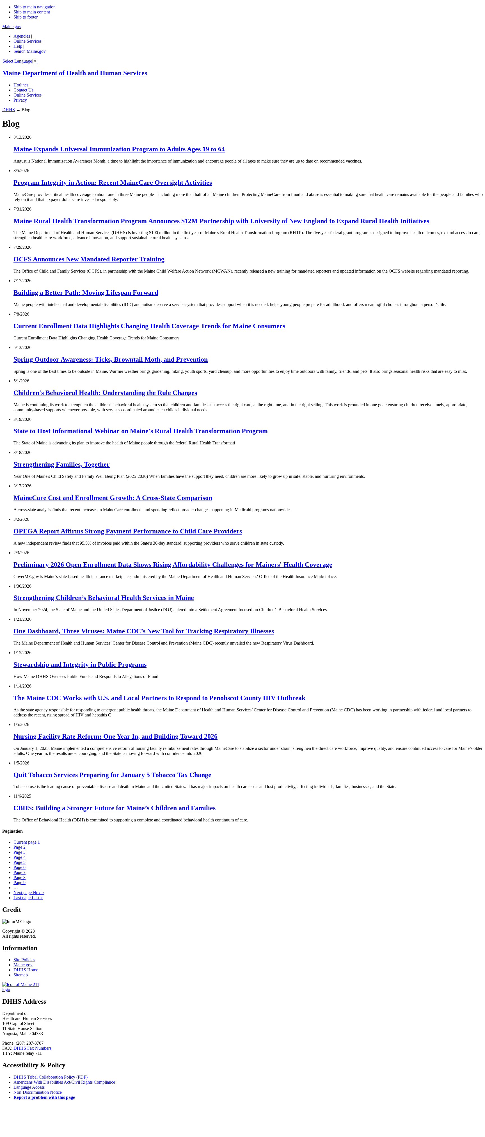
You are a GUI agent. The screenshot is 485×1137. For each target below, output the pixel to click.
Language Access (29, 1087)
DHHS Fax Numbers (32, 1048)
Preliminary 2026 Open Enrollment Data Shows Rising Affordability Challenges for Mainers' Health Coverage (172, 564)
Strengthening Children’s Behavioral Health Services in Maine (103, 597)
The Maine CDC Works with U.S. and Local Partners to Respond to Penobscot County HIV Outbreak (159, 698)
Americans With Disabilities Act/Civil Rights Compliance (64, 1082)
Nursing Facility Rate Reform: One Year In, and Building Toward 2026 (115, 736)
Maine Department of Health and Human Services (74, 73)
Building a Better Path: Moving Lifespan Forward (85, 292)
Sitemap (20, 974)
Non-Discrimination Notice (37, 1092)
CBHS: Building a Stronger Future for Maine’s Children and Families (114, 808)
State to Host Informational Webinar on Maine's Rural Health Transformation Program (140, 431)
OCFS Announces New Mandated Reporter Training (88, 259)
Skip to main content (31, 12)
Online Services (27, 41)
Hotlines (20, 85)
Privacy (20, 100)
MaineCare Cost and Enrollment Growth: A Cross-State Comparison (112, 497)
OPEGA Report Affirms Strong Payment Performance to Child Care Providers (127, 531)
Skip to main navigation (34, 6)
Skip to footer (25, 17)
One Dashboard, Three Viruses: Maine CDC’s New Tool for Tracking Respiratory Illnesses (143, 631)
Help (17, 46)
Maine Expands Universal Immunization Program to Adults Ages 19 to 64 (119, 149)
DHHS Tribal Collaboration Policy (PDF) (50, 1077)
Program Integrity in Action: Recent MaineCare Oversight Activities (112, 182)
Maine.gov (11, 26)
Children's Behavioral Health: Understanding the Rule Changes (105, 392)
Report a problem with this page (44, 1097)
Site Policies (24, 959)
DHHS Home (25, 969)
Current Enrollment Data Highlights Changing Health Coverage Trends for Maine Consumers (149, 326)
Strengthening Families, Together (61, 464)
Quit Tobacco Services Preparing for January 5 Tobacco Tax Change (112, 774)
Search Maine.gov (29, 51)
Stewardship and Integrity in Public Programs (80, 664)
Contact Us (23, 90)
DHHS (8, 109)
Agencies (21, 36)
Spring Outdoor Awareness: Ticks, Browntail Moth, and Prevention (110, 359)
